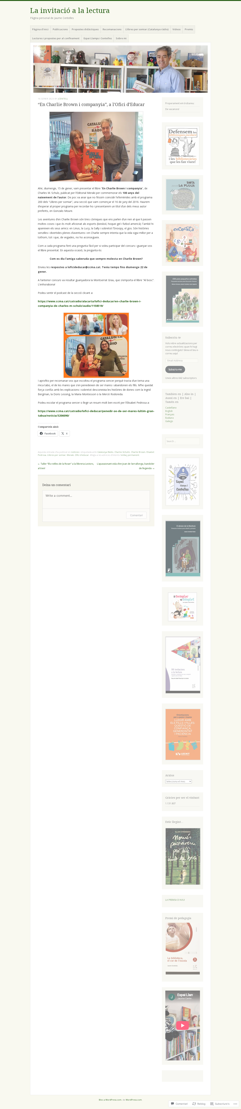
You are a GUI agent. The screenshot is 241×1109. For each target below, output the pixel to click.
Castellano (171, 407)
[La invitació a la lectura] (120, 69)
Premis (189, 29)
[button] (182, 549)
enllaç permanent (130, 455)
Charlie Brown (138, 452)
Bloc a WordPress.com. (110, 1099)
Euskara (169, 417)
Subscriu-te (173, 337)
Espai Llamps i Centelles (98, 38)
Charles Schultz (122, 452)
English (169, 411)
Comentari (136, 515)
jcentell (63, 98)
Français (169, 414)
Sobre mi (121, 38)
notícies (75, 452)
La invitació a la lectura (70, 11)
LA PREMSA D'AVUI (175, 899)
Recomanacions (112, 29)
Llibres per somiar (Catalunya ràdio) (147, 29)
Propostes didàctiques (85, 29)
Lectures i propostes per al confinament (55, 38)
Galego (169, 421)
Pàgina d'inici (40, 29)
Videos (176, 29)
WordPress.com (134, 1099)
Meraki (70, 455)
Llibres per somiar (56, 455)
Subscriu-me (175, 369)
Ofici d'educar (82, 455)
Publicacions (60, 29)
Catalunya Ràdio (105, 452)
